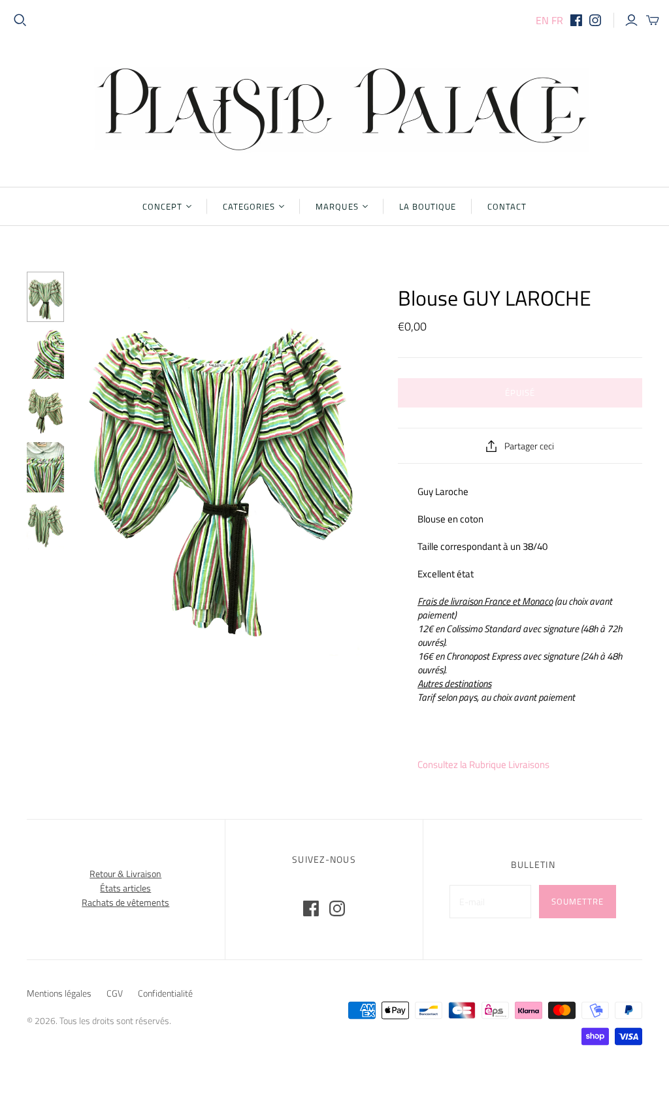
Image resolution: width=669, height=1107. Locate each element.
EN (542, 20)
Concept (162, 206)
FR (557, 20)
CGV (114, 993)
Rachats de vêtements (125, 902)
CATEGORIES (249, 206)
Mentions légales (59, 993)
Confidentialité (165, 993)
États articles (125, 888)
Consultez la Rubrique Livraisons (483, 764)
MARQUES (337, 206)
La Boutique (427, 206)
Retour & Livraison (125, 873)
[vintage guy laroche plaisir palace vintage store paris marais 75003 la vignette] (46, 410)
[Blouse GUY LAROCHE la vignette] (46, 467)
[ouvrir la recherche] (20, 20)
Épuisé (520, 392)
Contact (507, 206)
